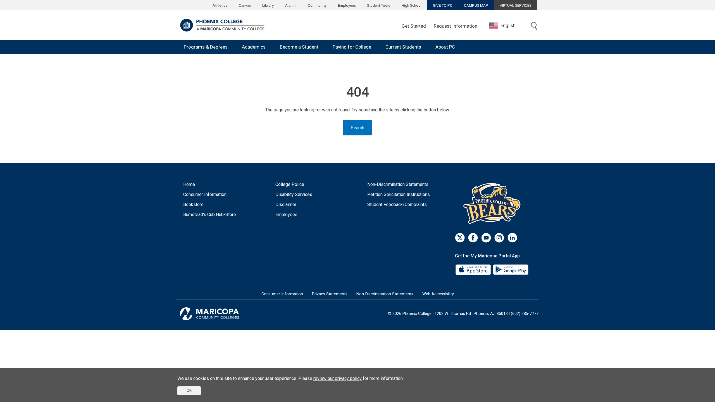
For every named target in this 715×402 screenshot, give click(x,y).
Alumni (290, 5)
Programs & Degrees (206, 47)
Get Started (414, 26)
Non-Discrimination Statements (397, 184)
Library (268, 5)
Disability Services (293, 194)
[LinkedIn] (512, 238)
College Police (289, 184)
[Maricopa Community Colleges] (216, 314)
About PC (445, 47)
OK (189, 390)
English (508, 25)
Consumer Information (205, 194)
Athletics (220, 5)
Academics (254, 47)
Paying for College (352, 47)
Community (317, 5)
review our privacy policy (337, 378)
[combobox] (506, 25)
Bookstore (193, 204)
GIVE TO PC (442, 5)
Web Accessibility (438, 294)
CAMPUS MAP (476, 5)
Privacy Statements (329, 294)
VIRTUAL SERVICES (516, 5)
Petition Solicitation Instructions (398, 194)
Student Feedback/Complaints (397, 204)
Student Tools (378, 5)
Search (357, 127)
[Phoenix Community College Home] (222, 25)
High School (411, 5)
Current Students (403, 47)
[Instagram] (499, 238)
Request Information (455, 26)
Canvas (245, 5)
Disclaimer (285, 204)
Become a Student (299, 47)
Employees (347, 5)
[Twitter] (460, 238)
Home (189, 184)
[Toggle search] (534, 26)
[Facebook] (473, 238)
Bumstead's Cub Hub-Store (209, 214)
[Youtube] (486, 238)
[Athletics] (493, 203)
